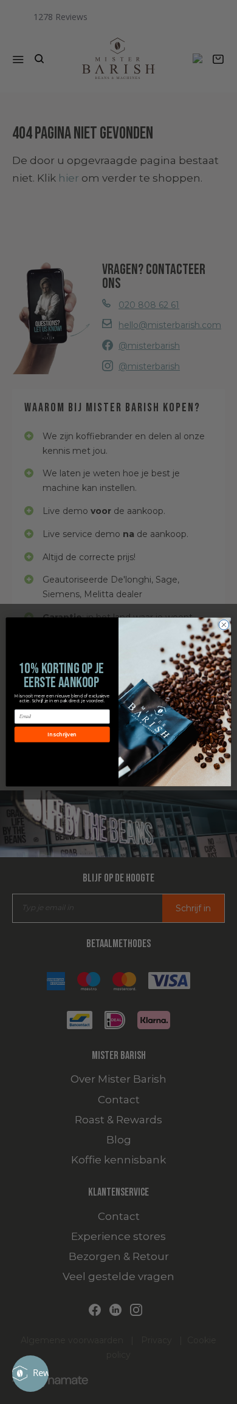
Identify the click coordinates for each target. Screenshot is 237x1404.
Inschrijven (62, 734)
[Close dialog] (224, 625)
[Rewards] (30, 1373)
